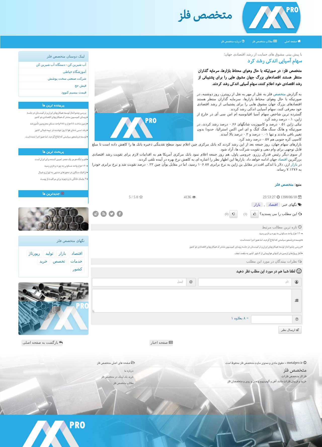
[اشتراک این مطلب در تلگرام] (95, 214)
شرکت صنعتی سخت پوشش (67, 78)
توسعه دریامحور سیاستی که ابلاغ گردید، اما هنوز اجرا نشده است (270, 240)
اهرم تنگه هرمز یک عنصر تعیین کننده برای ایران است (60, 159)
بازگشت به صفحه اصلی (41, 342)
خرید (43, 261)
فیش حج (80, 85)
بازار (294, 164)
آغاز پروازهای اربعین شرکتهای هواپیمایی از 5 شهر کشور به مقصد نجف (268, 253)
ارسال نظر (288, 330)
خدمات (76, 261)
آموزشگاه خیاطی (74, 72)
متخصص (279, 94)
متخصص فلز (205, 17)
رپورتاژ (34, 253)
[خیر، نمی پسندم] (233, 214)
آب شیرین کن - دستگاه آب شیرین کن (61, 65)
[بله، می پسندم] (255, 214)
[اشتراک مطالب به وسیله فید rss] (103, 214)
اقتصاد (282, 159)
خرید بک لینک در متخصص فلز (117, 377)
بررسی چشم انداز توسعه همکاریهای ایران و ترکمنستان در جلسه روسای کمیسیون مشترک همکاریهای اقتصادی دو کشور (245, 247)
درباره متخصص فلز (231, 41)
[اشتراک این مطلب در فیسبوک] (119, 214)
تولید (49, 253)
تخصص (59, 261)
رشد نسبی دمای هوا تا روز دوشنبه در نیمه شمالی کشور (60, 130)
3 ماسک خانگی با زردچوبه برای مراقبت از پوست (63, 179)
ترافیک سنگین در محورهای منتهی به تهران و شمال (62, 172)
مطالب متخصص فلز (262, 41)
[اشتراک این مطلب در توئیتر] (111, 214)
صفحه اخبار (160, 342)
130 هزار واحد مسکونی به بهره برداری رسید (280, 233)
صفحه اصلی (291, 41)
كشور (77, 269)
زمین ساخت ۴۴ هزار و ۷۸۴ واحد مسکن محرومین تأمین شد (58, 124)
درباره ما (129, 371)
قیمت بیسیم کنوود (73, 92)
